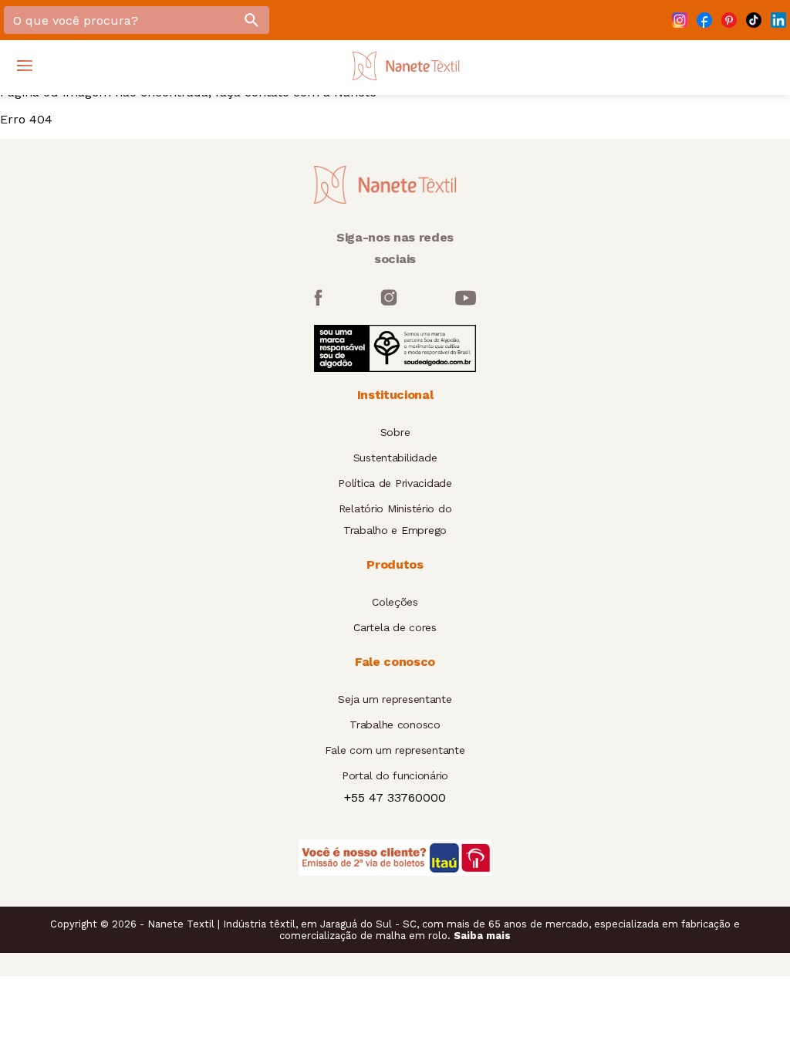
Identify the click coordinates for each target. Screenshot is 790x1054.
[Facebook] (704, 20)
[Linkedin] (778, 20)
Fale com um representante (394, 750)
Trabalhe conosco (395, 724)
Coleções (395, 602)
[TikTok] (753, 20)
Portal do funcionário (395, 775)
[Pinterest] (729, 20)
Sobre (395, 432)
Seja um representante (394, 699)
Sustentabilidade (395, 457)
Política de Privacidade (395, 483)
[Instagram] (679, 20)
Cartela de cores (395, 627)
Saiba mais (482, 935)
